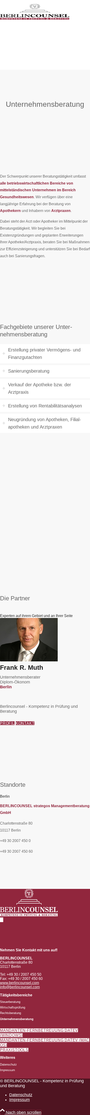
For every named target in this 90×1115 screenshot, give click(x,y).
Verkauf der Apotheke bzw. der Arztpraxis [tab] (39, 388)
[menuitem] (49, 1094)
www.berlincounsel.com (19, 983)
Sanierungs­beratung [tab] (28, 371)
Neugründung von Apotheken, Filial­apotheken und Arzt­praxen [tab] (44, 423)
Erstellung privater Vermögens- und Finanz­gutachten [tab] (44, 353)
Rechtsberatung (10, 1013)
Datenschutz (8, 1064)
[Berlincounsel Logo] (34, 22)
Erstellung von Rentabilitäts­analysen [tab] (45, 405)
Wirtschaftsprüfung (12, 1007)
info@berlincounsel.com (20, 987)
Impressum (7, 1070)
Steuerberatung (10, 1002)
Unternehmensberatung (16, 1019)
